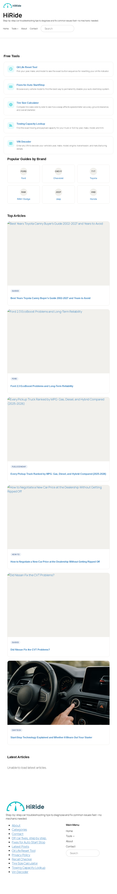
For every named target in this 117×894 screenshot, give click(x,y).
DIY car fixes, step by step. (29, 838)
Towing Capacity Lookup (28, 868)
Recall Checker (22, 859)
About (16, 825)
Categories (19, 829)
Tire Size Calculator (25, 863)
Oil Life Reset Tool (23, 851)
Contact (17, 834)
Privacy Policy (21, 855)
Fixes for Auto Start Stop (28, 842)
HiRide (12, 15)
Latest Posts (20, 846)
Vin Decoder (20, 872)
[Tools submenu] (17, 28)
